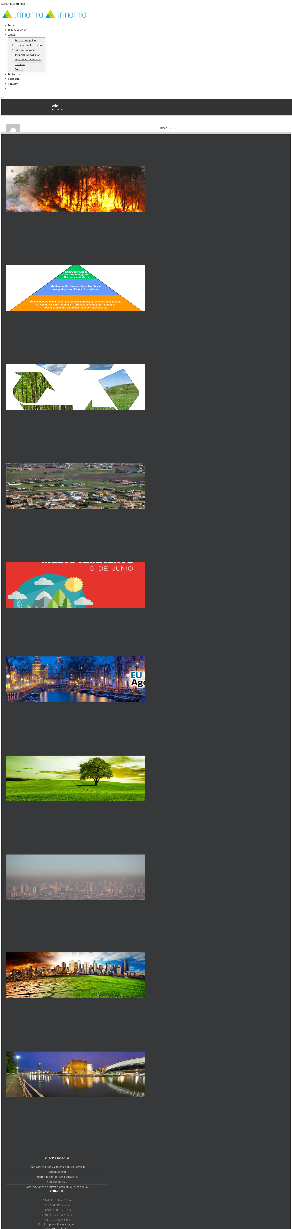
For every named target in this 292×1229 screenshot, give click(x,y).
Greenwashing (57, 1172)
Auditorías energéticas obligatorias (57, 1177)
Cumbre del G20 (57, 1182)
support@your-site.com (61, 1224)
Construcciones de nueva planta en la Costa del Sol (57, 1187)
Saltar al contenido (13, 4)
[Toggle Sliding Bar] (9, 88)
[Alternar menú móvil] (2, 96)
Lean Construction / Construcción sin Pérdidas (57, 1167)
